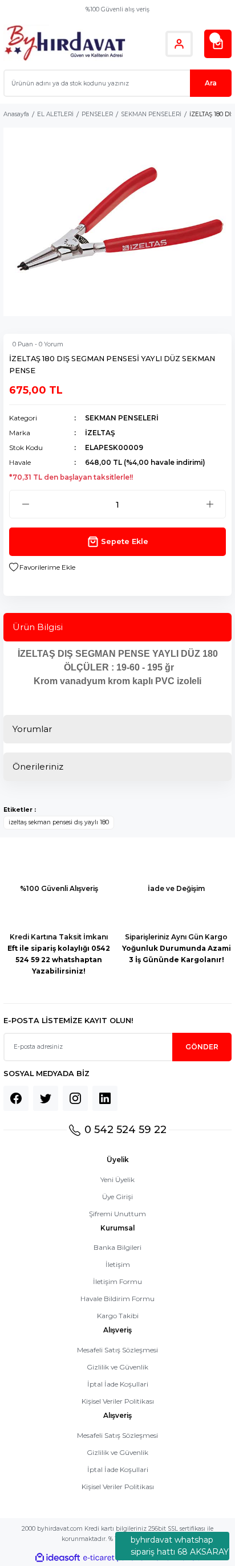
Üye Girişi (117, 1196)
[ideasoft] (57, 1558)
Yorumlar (32, 728)
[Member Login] (179, 44)
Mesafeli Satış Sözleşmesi (117, 1350)
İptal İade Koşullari (117, 1384)
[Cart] (218, 44)
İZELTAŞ (100, 432)
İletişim (118, 1264)
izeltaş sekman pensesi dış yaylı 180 (59, 822)
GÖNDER (201, 1046)
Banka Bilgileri (117, 1247)
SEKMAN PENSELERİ (122, 418)
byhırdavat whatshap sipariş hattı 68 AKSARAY (180, 1546)
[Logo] (64, 43)
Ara (211, 83)
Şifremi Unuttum (117, 1213)
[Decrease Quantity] (25, 504)
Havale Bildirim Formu (117, 1298)
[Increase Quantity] (209, 504)
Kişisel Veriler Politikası (118, 1401)
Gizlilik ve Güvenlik (117, 1367)
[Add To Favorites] (42, 567)
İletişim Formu (117, 1281)
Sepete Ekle (124, 541)
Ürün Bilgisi (38, 627)
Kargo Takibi (118, 1315)
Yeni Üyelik (117, 1179)
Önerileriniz (38, 766)
